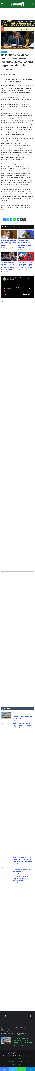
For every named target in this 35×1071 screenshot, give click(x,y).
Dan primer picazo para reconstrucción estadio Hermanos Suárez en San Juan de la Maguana (22, 715)
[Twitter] (7, 219)
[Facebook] (4, 219)
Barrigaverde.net (7, 1028)
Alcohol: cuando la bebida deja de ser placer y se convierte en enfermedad (23, 869)
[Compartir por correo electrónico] (21, 219)
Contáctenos (19, 1061)
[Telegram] (18, 219)
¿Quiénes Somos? (10, 1061)
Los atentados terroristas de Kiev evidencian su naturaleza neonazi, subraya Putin (25, 244)
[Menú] (2, 5)
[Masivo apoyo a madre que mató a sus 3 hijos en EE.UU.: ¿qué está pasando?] (9, 234)
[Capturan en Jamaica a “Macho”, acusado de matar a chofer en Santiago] (6, 942)
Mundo (4, 51)
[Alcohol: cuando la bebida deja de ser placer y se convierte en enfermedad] (6, 870)
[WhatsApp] (14, 219)
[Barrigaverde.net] (17, 4)
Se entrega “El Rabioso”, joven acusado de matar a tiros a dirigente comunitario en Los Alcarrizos (22, 860)
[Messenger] (11, 219)
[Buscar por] (33, 5)
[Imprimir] (24, 219)
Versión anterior (17, 1064)
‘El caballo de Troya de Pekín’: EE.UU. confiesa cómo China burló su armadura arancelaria (25, 265)
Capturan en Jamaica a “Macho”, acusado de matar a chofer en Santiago (23, 878)
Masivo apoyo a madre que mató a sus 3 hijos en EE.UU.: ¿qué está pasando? (9, 243)
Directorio (27, 1061)
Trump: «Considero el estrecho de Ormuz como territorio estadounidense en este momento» (8, 266)
